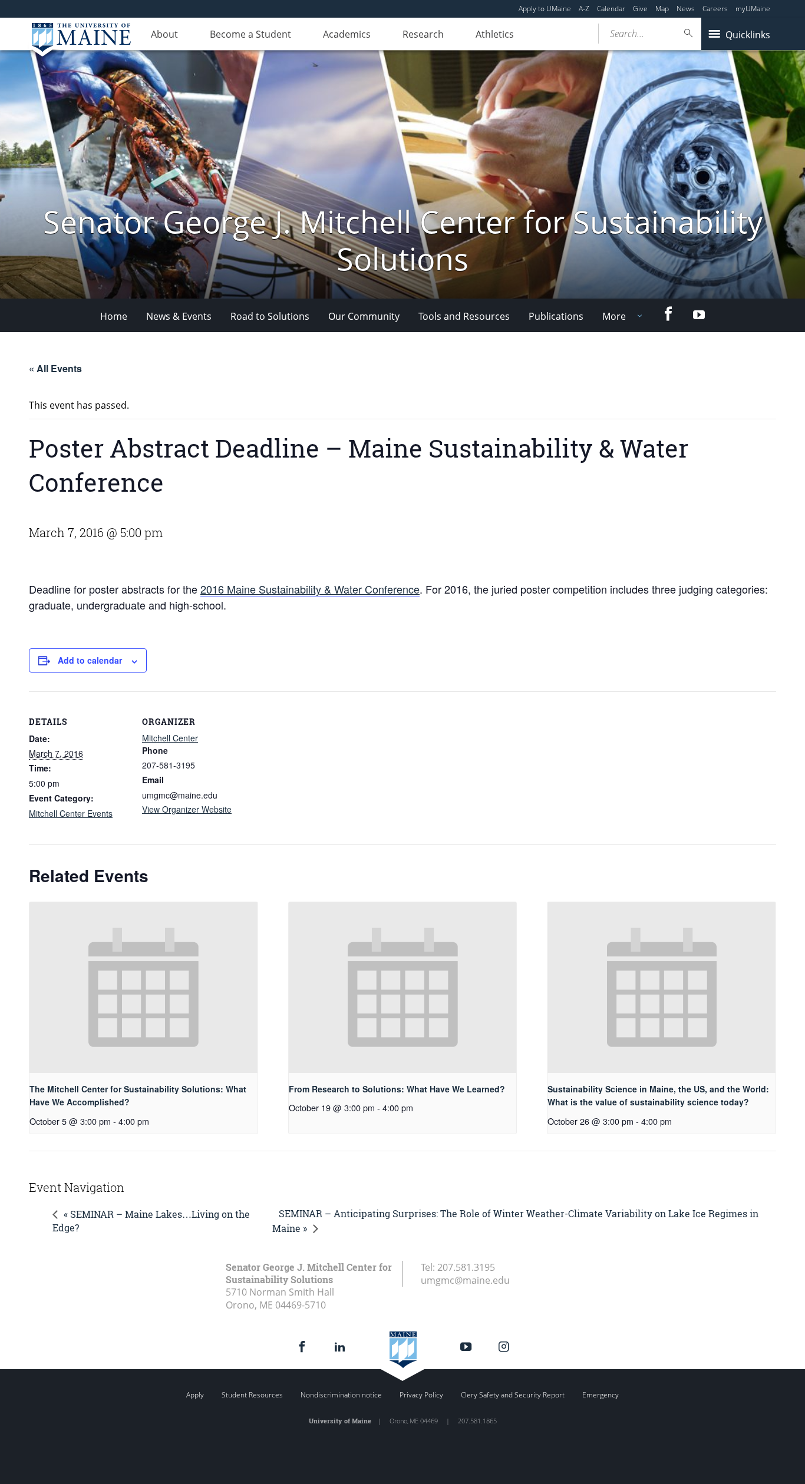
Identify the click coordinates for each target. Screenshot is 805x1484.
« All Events (55, 368)
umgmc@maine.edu (465, 1280)
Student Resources (252, 1395)
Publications (556, 316)
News (686, 9)
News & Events (179, 316)
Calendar (611, 9)
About (164, 34)
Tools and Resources (464, 316)
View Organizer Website (187, 809)
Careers (715, 9)
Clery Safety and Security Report (513, 1395)
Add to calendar (90, 660)
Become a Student (250, 34)
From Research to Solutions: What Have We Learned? (397, 1089)
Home (113, 316)
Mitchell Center (170, 738)
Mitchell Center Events (71, 813)
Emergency (600, 1395)
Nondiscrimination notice (341, 1395)
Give (640, 9)
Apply (195, 1395)
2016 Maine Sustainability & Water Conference (310, 589)
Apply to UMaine (545, 9)
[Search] (689, 33)
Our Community (364, 316)
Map (662, 9)
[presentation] (143, 987)
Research (423, 34)
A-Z (584, 9)
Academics (347, 34)
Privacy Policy (421, 1395)
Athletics (495, 34)
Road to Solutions (269, 316)
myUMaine (752, 9)
